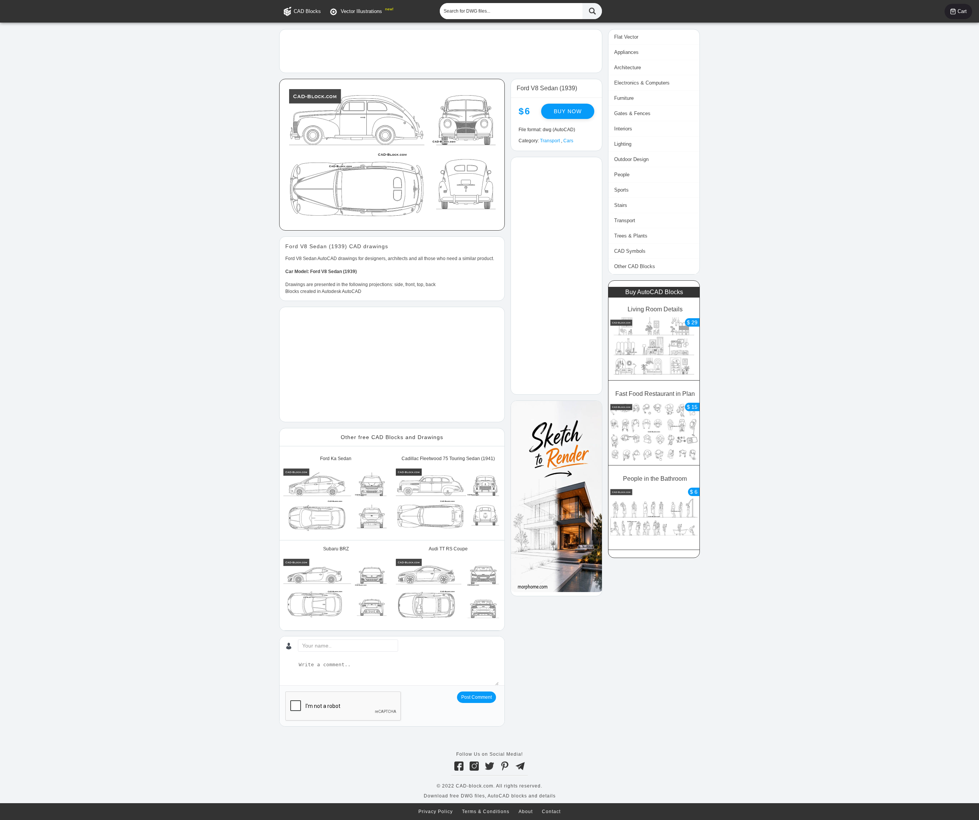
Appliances (626, 52)
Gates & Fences (632, 113)
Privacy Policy (435, 811)
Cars (568, 140)
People (621, 174)
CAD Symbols (630, 251)
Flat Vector (626, 37)
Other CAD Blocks (634, 266)
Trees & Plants (630, 236)
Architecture (627, 67)
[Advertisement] (440, 50)
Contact (551, 811)
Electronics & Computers (642, 83)
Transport (550, 140)
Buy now (568, 111)
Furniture (624, 98)
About (526, 811)
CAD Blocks (307, 11)
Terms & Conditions (485, 811)
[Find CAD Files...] (592, 11)
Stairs (620, 205)
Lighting (622, 144)
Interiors (623, 129)
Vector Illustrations (361, 11)
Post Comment (476, 697)
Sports (621, 190)
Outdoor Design (631, 159)
